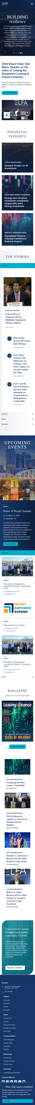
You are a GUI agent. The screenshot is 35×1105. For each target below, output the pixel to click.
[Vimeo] (15, 1081)
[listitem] (17, 158)
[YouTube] (23, 1081)
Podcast (6, 1049)
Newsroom (7, 1046)
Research (7, 1003)
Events (6, 1006)
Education (7, 1010)
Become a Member (15, 968)
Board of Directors (9, 1025)
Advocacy (7, 1000)
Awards (6, 1021)
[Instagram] (7, 1081)
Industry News (8, 1043)
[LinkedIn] (11, 1081)
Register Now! (10, 544)
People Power (8, 1064)
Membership (7, 1058)
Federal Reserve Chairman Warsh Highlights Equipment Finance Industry (15, 318)
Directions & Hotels (10, 1028)
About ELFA (7, 1018)
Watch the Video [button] (10, 93)
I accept (6, 1101)
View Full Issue (17, 747)
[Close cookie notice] (33, 1085)
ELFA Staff (7, 1031)
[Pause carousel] (21, 53)
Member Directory (9, 1061)
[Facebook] (3, 1081)
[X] (19, 1081)
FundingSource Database (12, 1072)
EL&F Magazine (9, 1039)
